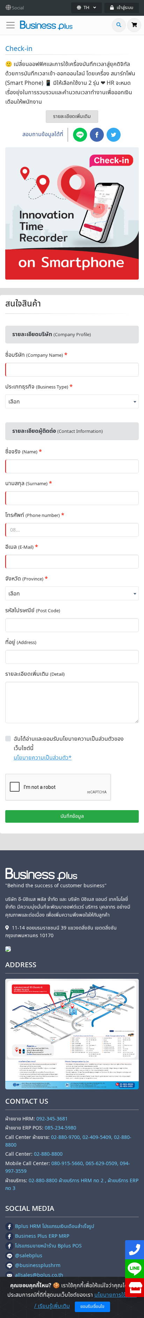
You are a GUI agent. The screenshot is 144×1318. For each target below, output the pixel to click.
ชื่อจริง (21, 451)
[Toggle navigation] (12, 25)
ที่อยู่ (20, 642)
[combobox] (72, 401)
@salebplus (28, 1255)
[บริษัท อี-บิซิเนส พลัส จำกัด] (9, 949)
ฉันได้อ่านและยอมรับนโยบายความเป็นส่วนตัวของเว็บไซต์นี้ (69, 744)
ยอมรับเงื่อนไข (92, 1306)
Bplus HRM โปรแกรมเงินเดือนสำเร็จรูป (54, 1226)
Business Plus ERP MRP (42, 1236)
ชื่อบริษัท (34, 355)
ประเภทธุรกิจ (36, 387)
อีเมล (19, 547)
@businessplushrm (37, 1265)
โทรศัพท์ (32, 515)
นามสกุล (26, 483)
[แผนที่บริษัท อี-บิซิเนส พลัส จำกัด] (72, 1034)
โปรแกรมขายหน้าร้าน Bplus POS (48, 1246)
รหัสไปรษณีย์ (32, 610)
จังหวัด (24, 579)
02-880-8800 (48, 1154)
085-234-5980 (60, 1128)
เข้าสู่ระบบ (125, 8)
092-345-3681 (52, 1119)
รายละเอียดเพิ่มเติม (72, 116)
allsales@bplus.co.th (39, 1275)
